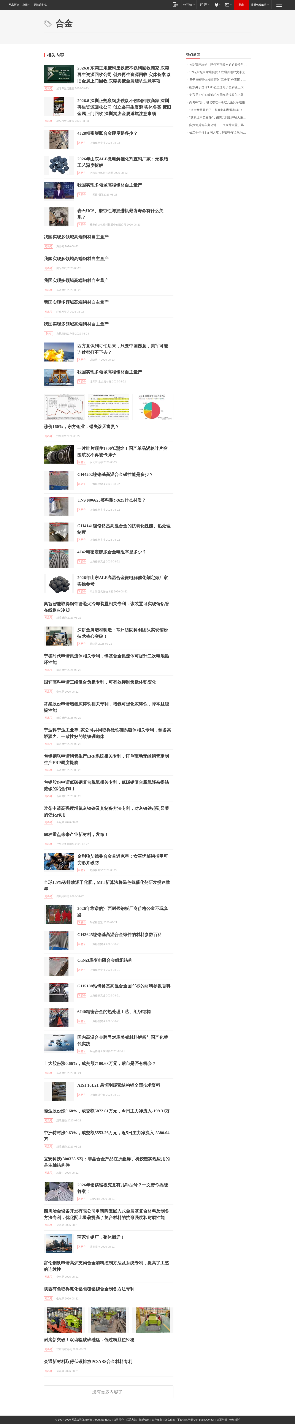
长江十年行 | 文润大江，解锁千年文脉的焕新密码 (220, 132)
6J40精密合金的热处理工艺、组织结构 (114, 1011)
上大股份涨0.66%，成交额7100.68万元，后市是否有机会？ (100, 1063)
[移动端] (175, 4)
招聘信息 (144, 1419)
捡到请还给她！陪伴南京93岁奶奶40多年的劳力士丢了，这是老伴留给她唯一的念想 (220, 64)
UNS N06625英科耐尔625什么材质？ (111, 500)
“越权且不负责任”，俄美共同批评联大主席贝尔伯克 (220, 117)
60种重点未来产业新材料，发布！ (76, 834)
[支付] (217, 4)
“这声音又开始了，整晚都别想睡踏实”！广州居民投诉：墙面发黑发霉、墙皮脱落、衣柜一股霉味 (220, 110)
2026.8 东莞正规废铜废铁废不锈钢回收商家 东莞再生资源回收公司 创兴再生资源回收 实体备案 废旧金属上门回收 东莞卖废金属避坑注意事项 (124, 74)
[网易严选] (204, 4)
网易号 (48, 88)
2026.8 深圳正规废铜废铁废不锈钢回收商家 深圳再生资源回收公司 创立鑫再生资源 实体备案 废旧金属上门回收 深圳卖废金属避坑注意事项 (124, 107)
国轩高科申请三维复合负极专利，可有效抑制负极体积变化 (100, 682)
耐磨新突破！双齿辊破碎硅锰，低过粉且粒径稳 (89, 1339)
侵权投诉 (234, 1419)
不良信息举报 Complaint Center (195, 1419)
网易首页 (14, 4)
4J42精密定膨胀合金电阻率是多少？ (111, 551)
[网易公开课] (189, 4)
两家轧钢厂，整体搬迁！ (101, 1237)
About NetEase (102, 1419)
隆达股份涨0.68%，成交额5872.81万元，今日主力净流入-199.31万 (107, 1110)
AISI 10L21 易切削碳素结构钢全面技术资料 (118, 1085)
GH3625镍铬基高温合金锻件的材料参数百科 (119, 934)
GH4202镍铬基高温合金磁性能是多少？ (115, 474)
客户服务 (157, 1419)
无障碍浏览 (40, 4)
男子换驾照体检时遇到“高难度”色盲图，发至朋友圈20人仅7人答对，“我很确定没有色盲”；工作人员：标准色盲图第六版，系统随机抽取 (220, 79)
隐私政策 (170, 1419)
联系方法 (131, 1419)
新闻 (48, 333)
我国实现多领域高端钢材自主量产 (109, 185)
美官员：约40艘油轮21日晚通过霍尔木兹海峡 (219, 94)
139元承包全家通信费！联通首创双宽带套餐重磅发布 (220, 72)
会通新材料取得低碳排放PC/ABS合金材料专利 (88, 1361)
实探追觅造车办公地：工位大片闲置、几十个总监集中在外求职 (220, 125)
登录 (241, 4)
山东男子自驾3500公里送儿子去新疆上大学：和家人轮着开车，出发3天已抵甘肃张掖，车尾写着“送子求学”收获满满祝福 (220, 87)
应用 (25, 4)
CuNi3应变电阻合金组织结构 (104, 960)
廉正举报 (222, 1419)
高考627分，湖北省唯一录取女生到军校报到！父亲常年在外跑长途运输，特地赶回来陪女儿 (220, 102)
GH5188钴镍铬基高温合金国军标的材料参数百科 (124, 986)
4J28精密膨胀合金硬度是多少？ (107, 133)
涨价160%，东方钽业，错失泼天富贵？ (81, 426)
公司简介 (119, 1419)
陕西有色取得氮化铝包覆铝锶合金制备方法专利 (89, 1289)
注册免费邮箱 (258, 4)
